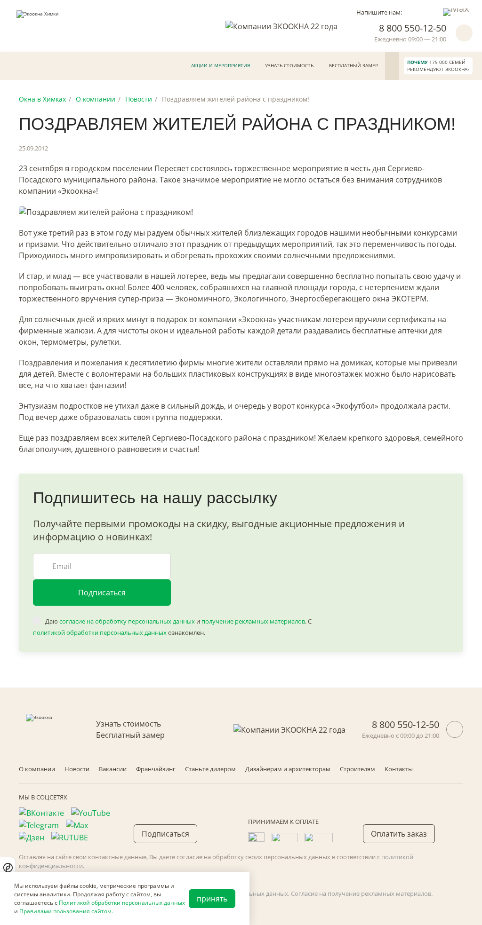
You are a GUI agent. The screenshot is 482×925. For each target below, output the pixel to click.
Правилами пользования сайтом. (66, 911)
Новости (76, 769)
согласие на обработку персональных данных (127, 621)
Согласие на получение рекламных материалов (361, 893)
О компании (37, 769)
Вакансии (113, 769)
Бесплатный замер (353, 65)
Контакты (399, 769)
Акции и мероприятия (220, 65)
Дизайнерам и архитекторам (287, 769)
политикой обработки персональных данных (100, 632)
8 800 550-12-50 (412, 28)
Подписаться (102, 592)
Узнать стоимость (289, 65)
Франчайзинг (156, 769)
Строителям (357, 769)
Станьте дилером (210, 769)
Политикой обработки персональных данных (122, 903)
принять (212, 898)
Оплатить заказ (399, 834)
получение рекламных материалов (253, 621)
